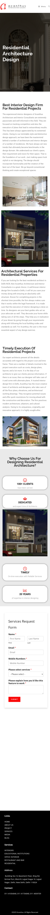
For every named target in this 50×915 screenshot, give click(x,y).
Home (7, 821)
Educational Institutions (16, 853)
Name (12, 634)
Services (8, 831)
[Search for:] (48, 6)
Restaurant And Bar (14, 860)
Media (7, 834)
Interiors (9, 850)
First (10, 643)
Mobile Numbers (17, 658)
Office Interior (11, 857)
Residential (10, 863)
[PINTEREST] (10, 900)
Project (8, 828)
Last (29, 643)
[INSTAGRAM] (14, 900)
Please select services (20, 669)
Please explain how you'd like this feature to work (25, 682)
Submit (14, 699)
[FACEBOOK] (6, 900)
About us (8, 825)
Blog (6, 838)
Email (12, 647)
